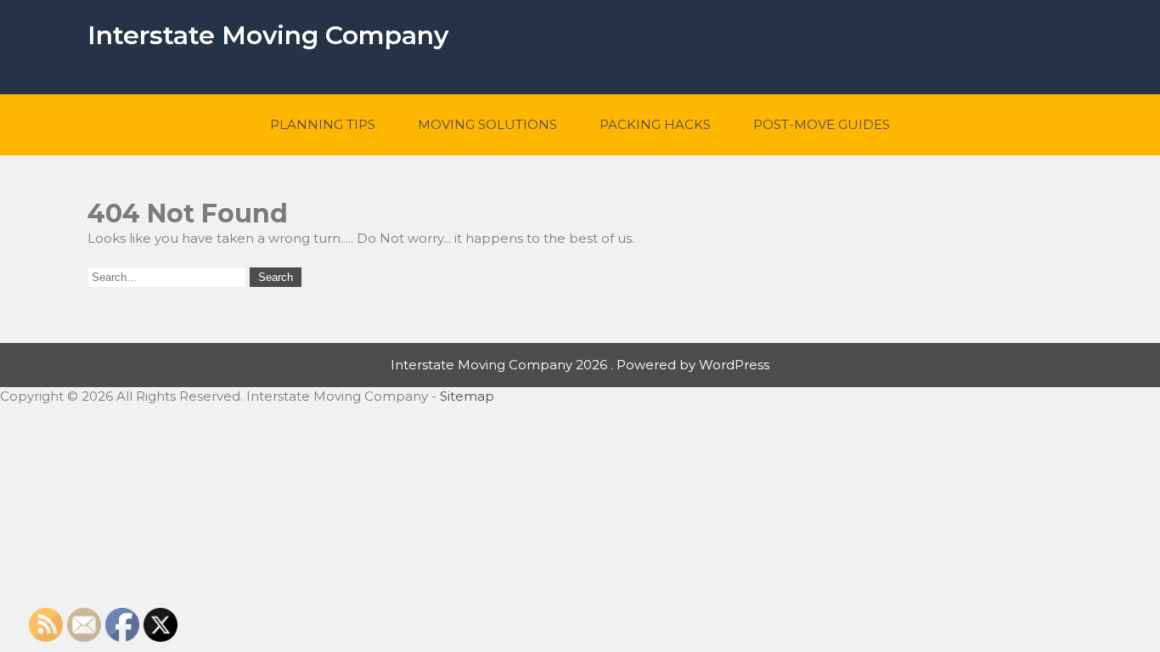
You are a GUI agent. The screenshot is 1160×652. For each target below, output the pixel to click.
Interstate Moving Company (267, 35)
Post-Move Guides (821, 124)
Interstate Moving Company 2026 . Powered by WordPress (580, 365)
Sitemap (467, 396)
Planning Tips (322, 124)
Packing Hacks (655, 124)
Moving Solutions (487, 124)
